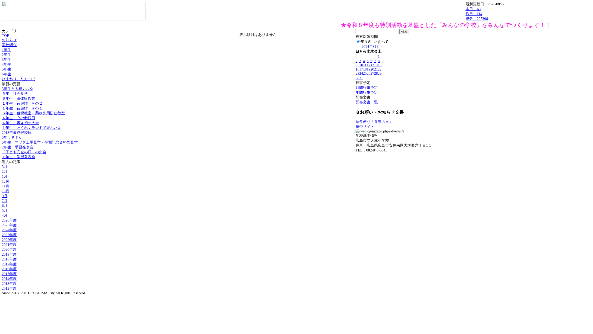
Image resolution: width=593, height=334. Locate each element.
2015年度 (9, 274)
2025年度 (9, 225)
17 (361, 69)
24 (361, 73)
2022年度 (9, 240)
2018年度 (9, 259)
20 (372, 69)
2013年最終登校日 (17, 133)
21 (376, 69)
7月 (4, 201)
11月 (5, 186)
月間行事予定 (367, 88)
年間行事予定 (367, 92)
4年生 (6, 64)
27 (372, 73)
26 (368, 73)
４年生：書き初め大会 (20, 123)
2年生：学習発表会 (17, 147)
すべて (382, 42)
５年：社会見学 (15, 94)
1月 (4, 176)
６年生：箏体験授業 (18, 98)
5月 (4, 210)
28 (376, 73)
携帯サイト (365, 126)
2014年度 (9, 279)
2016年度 (9, 269)
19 (368, 69)
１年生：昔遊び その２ (22, 103)
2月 (4, 171)
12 (368, 65)
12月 (5, 181)
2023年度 (9, 235)
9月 (4, 196)
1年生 (6, 50)
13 (372, 65)
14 (376, 65)
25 (365, 73)
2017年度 (9, 264)
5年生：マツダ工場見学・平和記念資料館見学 (40, 142)
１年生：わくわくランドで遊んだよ (31, 128)
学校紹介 (9, 45)
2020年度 (9, 249)
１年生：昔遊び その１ (22, 108)
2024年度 (9, 230)
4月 (4, 215)
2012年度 (9, 288)
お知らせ (9, 40)
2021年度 (9, 245)
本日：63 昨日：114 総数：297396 (477, 14)
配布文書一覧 (367, 102)
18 (365, 69)
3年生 (6, 59)
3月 (4, 167)
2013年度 (9, 284)
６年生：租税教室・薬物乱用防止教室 (33, 113)
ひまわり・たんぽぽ (18, 79)
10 (361, 65)
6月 (4, 206)
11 (364, 65)
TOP (5, 36)
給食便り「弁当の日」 (374, 122)
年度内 (366, 42)
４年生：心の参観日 (18, 118)
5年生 (6, 69)
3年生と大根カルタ (17, 89)
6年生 (6, 74)
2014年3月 (370, 46)
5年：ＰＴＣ (12, 137)
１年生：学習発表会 (18, 157)
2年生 (6, 55)
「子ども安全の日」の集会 (24, 152)
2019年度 (9, 254)
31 (361, 78)
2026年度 (9, 220)
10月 (5, 191)
